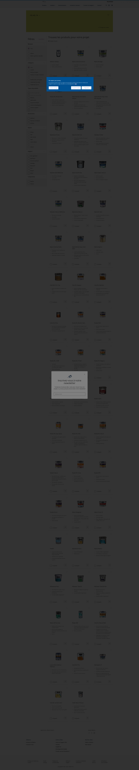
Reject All (86, 87)
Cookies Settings (53, 87)
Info (76, 83)
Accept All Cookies (76, 87)
